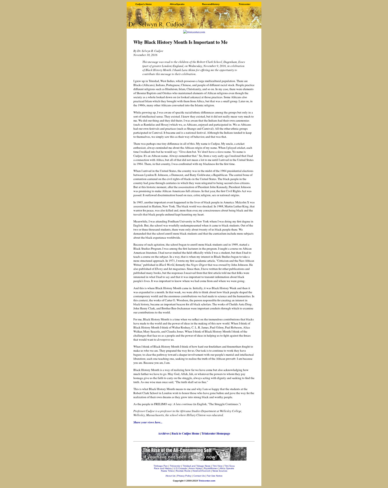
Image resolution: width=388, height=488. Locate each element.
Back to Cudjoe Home (185, 433)
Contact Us (199, 476)
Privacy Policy (184, 476)
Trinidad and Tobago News (196, 466)
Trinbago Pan (161, 466)
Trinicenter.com (206, 480)
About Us (170, 476)
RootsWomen (211, 468)
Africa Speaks (227, 468)
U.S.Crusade (180, 468)
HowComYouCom (201, 471)
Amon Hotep (195, 468)
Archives (164, 433)
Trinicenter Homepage (215, 433)
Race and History (163, 468)
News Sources (219, 471)
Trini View (217, 466)
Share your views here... (147, 422)
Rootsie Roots (183, 471)
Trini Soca (229, 466)
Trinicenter (175, 466)
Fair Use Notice (215, 476)
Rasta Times (167, 471)
